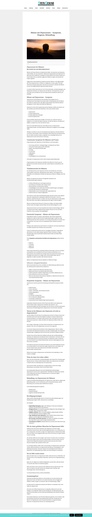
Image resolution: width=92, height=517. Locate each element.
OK (71, 515)
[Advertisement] (46, 23)
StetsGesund (46, 3)
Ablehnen (78, 515)
